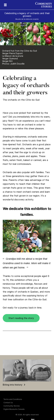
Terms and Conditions (12, 399)
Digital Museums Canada (13, 409)
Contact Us (8, 402)
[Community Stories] (44, 4)
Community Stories (11, 406)
